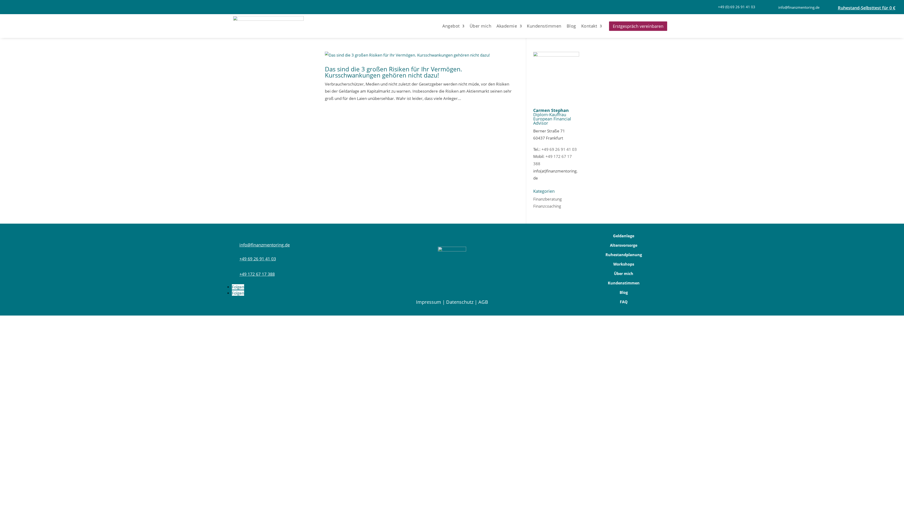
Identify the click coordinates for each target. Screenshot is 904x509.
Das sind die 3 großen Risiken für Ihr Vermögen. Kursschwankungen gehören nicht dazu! (393, 72)
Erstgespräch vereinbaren (638, 26)
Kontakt (589, 26)
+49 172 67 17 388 (257, 274)
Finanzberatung (547, 199)
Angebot (451, 26)
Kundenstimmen (544, 26)
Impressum (428, 302)
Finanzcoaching (547, 206)
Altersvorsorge (623, 245)
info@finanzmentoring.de (798, 7)
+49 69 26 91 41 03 (559, 149)
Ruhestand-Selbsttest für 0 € (866, 8)
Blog (571, 26)
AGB (483, 302)
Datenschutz (459, 302)
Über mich (481, 26)
